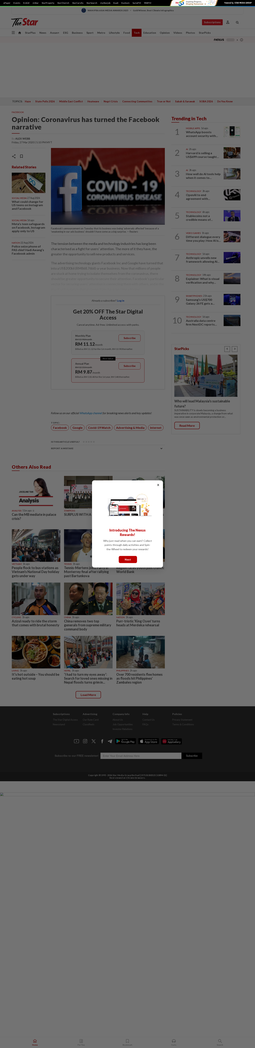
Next (128, 559)
